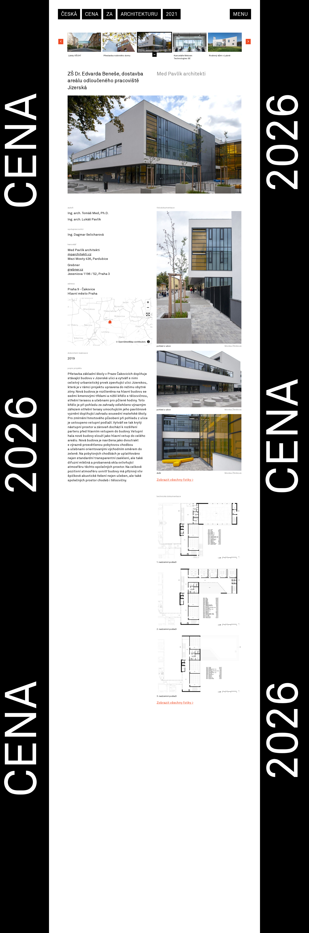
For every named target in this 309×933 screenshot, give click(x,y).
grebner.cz (75, 269)
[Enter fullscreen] (148, 314)
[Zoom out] (148, 307)
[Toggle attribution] (148, 342)
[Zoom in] (148, 302)
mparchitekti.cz (79, 254)
